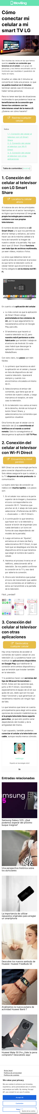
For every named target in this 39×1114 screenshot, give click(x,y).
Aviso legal (8, 1070)
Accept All (19, 1097)
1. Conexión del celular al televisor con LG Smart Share (19, 137)
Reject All (19, 1109)
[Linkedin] (19, 769)
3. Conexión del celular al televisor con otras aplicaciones (19, 156)
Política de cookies (11, 1075)
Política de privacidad (13, 1073)
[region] (19, 1095)
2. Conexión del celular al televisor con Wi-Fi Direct (19, 146)
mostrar (26, 168)
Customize (19, 1103)
